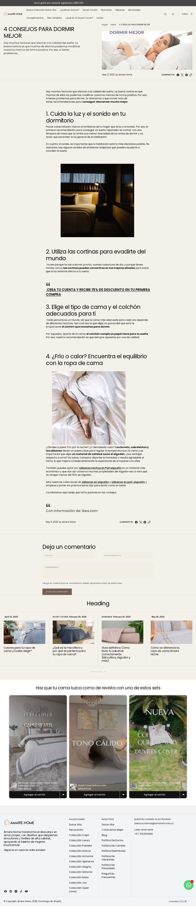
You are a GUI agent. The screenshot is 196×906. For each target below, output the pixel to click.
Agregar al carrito (34, 794)
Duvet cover (60, 617)
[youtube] (26, 891)
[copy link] (190, 74)
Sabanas (107, 617)
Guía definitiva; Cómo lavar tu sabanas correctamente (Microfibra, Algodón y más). (116, 654)
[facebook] (177, 74)
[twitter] (182, 74)
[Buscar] (165, 14)
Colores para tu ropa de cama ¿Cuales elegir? (19, 649)
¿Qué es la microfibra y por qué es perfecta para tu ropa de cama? (69, 651)
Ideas (113, 24)
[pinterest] (186, 74)
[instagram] (16, 891)
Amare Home (24, 901)
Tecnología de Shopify (49, 901)
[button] (173, 14)
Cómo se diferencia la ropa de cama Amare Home (165, 651)
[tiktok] (21, 891)
